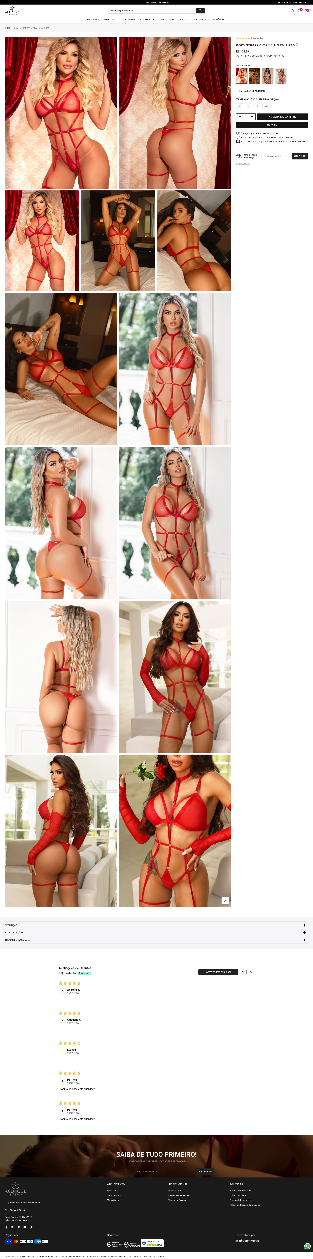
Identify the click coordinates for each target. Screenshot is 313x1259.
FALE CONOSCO (300, 2)
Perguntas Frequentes (178, 1195)
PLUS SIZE (184, 19)
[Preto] (255, 76)
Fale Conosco (113, 1190)
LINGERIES (92, 19)
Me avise (272, 124)
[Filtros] (243, 972)
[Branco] (268, 76)
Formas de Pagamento (240, 1200)
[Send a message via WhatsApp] (307, 1246)
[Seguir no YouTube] (24, 1227)
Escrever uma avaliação (218, 972)
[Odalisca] (281, 76)
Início (7, 28)
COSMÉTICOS (218, 19)
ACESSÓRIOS (199, 19)
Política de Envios (238, 1195)
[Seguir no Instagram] (12, 1227)
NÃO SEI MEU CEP (243, 164)
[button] (243, 38)
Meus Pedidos (114, 1195)
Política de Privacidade (240, 1190)
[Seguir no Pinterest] (18, 1227)
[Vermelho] (241, 76)
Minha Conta (113, 1200)
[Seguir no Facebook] (6, 1227)
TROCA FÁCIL (284, 2)
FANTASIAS (108, 19)
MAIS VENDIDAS (127, 19)
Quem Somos (174, 1190)
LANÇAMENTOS (146, 19)
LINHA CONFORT (166, 19)
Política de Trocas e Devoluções (245, 1205)
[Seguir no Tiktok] (31, 1227)
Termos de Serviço (177, 1200)
